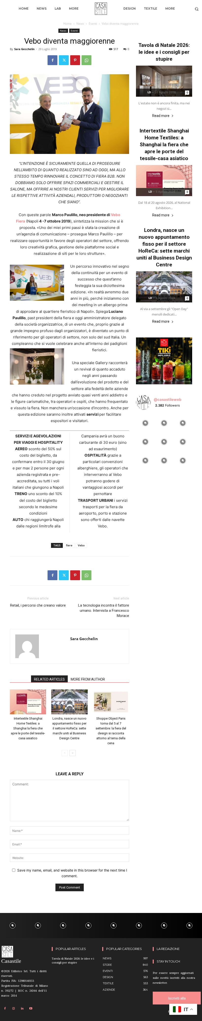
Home (67, 23)
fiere (69, 545)
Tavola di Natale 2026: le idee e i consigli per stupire (164, 52)
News (80, 23)
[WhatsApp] (86, 60)
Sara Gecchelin (24, 49)
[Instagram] (13, 1008)
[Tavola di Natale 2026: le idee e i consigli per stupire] (164, 81)
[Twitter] (64, 60)
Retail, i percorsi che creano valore (38, 605)
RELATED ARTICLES (49, 679)
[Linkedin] (22, 1008)
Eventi (93, 23)
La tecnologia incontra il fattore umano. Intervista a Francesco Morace (103, 610)
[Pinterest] (75, 60)
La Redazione (168, 949)
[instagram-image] (145, 423)
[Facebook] (52, 60)
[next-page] (72, 753)
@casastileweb (167, 399)
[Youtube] (30, 1008)
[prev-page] (65, 753)
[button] (196, 8)
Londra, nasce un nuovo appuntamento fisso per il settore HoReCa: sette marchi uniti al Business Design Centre (69, 728)
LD (149, 92)
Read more (160, 116)
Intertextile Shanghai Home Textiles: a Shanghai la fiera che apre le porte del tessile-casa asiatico (28, 728)
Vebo (81, 545)
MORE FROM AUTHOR (88, 679)
